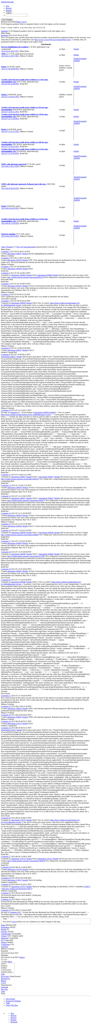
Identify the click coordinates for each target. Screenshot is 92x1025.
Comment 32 (6, 899)
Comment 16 (6, 530)
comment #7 (14, 412)
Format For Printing (13, 1001)
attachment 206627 (14, 350)
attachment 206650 (14, 543)
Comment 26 (6, 818)
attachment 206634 (14, 515)
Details (76, 49)
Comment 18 (6, 552)
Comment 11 (6, 475)
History (22, 957)
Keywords (5, 976)
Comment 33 (6, 910)
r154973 (87, 887)
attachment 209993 (14, 717)
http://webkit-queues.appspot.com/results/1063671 (26, 500)
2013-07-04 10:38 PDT (10, 84)
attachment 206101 (14, 286)
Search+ (9, 10)
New (7, 6)
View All (19, 247)
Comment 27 (6, 857)
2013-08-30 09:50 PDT (10, 208)
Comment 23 (6, 715)
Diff (78, 61)
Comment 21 (6, 696)
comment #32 (15, 912)
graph (6, 987)
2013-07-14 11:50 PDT (10, 119)
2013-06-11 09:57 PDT (10, 56)
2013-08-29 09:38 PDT (10, 188)
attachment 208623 (14, 708)
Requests (14, 1022)
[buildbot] (7, 968)
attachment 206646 (14, 526)
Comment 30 (6, 884)
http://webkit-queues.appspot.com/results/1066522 (20, 479)
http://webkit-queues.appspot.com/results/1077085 (26, 556)
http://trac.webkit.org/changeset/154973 (17, 889)
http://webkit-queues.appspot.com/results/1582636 (26, 861)
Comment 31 (6, 893)
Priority (4, 929)
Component (5, 944)
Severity (4, 932)
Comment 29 (6, 878)
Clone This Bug (12, 1005)
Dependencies (6, 985)
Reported (4, 35)
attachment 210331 (14, 880)
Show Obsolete (7, 247)
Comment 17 (6, 541)
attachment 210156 (14, 869)
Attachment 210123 (8, 730)
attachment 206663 (14, 571)
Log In (9, 13)
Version (4, 936)
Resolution (5, 927)
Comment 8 (5, 348)
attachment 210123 (14, 724)
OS (2, 940)
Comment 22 (6, 706)
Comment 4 (5, 273)
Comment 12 (6, 485)
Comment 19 (6, 569)
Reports (13, 1020)
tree (2, 987)
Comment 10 (6, 410)
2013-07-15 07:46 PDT (10, 153)
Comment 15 (6, 524)
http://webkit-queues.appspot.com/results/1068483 (20, 535)
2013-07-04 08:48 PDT (10, 69)
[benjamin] (7, 966)
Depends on (5, 979)
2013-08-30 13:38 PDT (10, 223)
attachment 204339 (14, 260)
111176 (23, 22)
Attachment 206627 (8, 357)
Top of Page (10, 999)
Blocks (3, 981)
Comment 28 (6, 867)
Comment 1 (5, 252)
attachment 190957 (14, 254)
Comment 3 (5, 267)
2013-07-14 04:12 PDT (10, 112)
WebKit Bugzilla (7, 2)
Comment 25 (6, 728)
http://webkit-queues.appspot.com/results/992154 (25, 277)
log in (14, 922)
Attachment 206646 (46, 533)
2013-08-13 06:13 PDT (10, 166)
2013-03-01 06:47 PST (10, 51)
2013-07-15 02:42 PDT (10, 147)
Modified (4, 955)
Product (4, 942)
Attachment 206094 (44, 275)
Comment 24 (6, 721)
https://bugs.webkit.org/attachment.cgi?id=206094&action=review (26, 415)
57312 (3, 983)
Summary (4, 31)
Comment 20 (6, 580)
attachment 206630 (14, 488)
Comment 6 (5, 294)
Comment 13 (6, 496)
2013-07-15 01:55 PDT (10, 132)
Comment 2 (5, 258)
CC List (4, 959)
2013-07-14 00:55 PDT (10, 97)
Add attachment (29, 247)
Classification (6, 934)
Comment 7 (5, 301)
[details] (25, 254)
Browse (9, 8)
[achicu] (7, 964)
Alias (3, 991)
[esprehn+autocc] (7, 972)
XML (8, 1003)
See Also (4, 989)
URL (3, 974)
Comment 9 (5, 355)
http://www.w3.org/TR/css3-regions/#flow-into (52, 40)
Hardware (5, 938)
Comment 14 (6, 513)
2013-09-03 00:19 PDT (10, 236)
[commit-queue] (7, 970)
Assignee (4, 947)
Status (3, 925)
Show (10, 962)
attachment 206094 (14, 269)
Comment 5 (5, 284)
